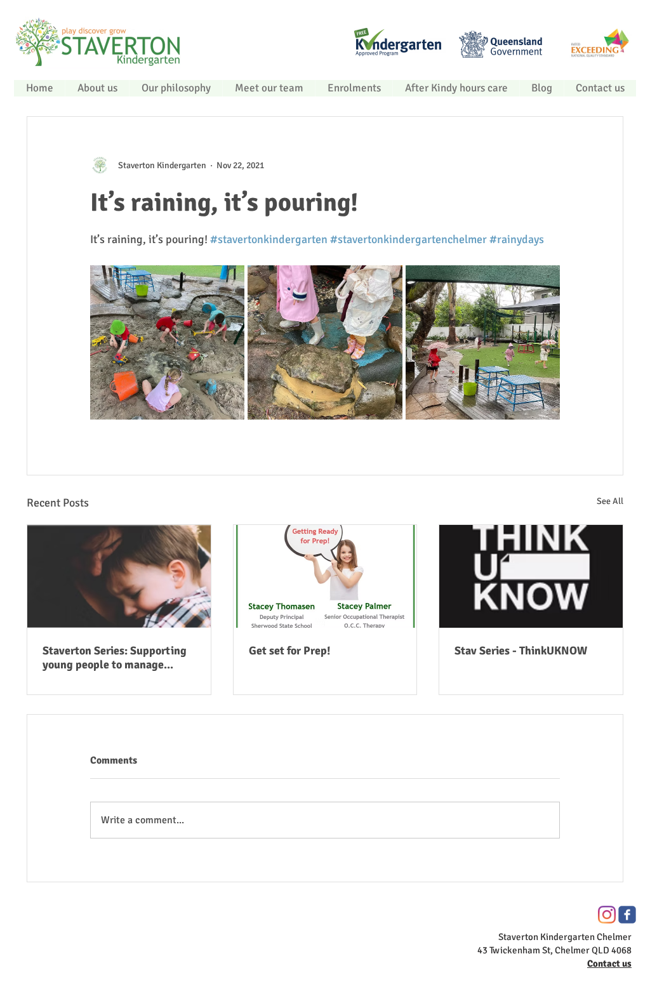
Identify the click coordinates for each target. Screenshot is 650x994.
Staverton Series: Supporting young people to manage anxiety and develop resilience (118, 658)
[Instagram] (607, 915)
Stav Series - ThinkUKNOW (520, 651)
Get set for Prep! (290, 651)
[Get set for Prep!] (325, 576)
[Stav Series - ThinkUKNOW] (531, 576)
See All (610, 501)
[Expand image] (167, 342)
